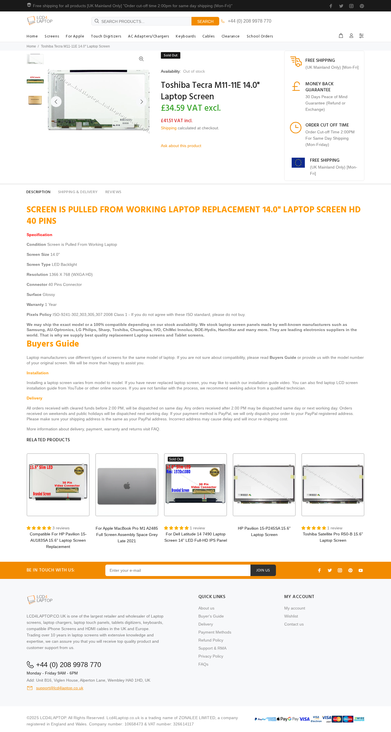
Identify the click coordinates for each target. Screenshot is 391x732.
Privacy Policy (210, 656)
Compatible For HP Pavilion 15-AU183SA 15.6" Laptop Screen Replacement (58, 540)
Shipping (169, 128)
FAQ (155, 429)
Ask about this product (181, 145)
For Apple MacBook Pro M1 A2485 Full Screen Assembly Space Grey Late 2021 (127, 534)
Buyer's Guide (211, 616)
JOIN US (263, 570)
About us (206, 608)
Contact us (294, 624)
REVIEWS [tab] (113, 192)
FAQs (203, 664)
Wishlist (291, 616)
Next (141, 101)
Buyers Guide (283, 357)
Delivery (205, 624)
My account (294, 608)
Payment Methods (214, 632)
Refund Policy (210, 640)
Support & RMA (212, 648)
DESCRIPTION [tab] (38, 192)
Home (31, 46)
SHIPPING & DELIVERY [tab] (78, 192)
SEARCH (205, 21)
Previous (56, 101)
